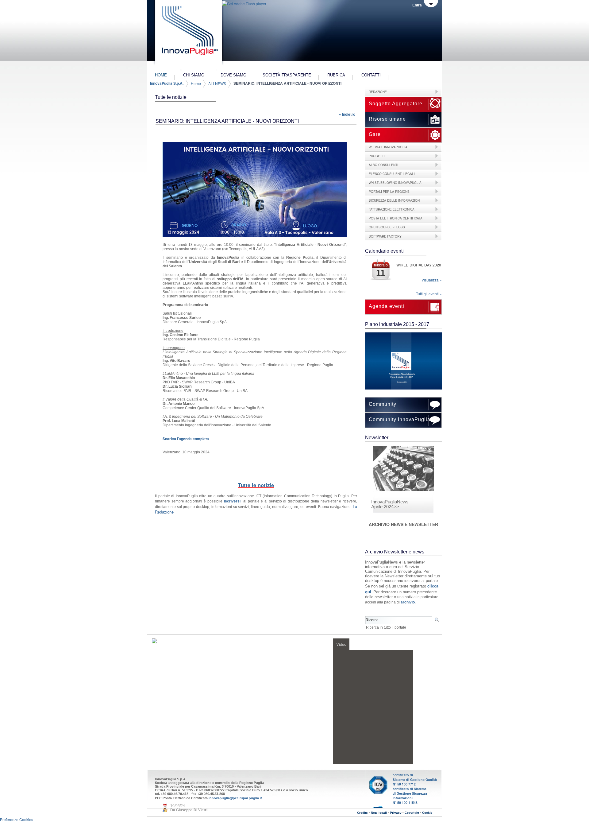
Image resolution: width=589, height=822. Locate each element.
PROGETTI (377, 156)
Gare (375, 134)
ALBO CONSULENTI (383, 165)
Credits (362, 812)
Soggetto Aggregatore (395, 103)
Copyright (412, 812)
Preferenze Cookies (16, 819)
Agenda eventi (386, 306)
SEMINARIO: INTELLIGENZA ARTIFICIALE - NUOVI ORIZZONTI (287, 83)
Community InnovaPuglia (399, 419)
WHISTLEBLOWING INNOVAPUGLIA (395, 182)
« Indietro (347, 114)
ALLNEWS (217, 83)
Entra (417, 5)
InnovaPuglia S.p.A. (166, 83)
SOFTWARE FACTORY (385, 236)
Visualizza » (432, 279)
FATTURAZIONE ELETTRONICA (391, 209)
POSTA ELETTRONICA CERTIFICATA (395, 218)
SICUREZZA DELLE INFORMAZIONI (395, 200)
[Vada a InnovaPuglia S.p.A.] (188, 35)
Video (341, 644)
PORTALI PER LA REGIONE (389, 191)
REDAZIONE (378, 92)
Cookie (427, 812)
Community (382, 404)
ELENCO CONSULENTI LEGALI (392, 174)
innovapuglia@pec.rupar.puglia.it (235, 798)
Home (196, 83)
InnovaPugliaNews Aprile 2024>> (390, 504)
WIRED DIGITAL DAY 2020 (418, 264)
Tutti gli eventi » (429, 293)
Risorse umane (387, 119)
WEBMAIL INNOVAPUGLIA (388, 147)
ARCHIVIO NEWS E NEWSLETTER (403, 524)
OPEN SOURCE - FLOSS (387, 227)
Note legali (379, 812)
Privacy (396, 812)
